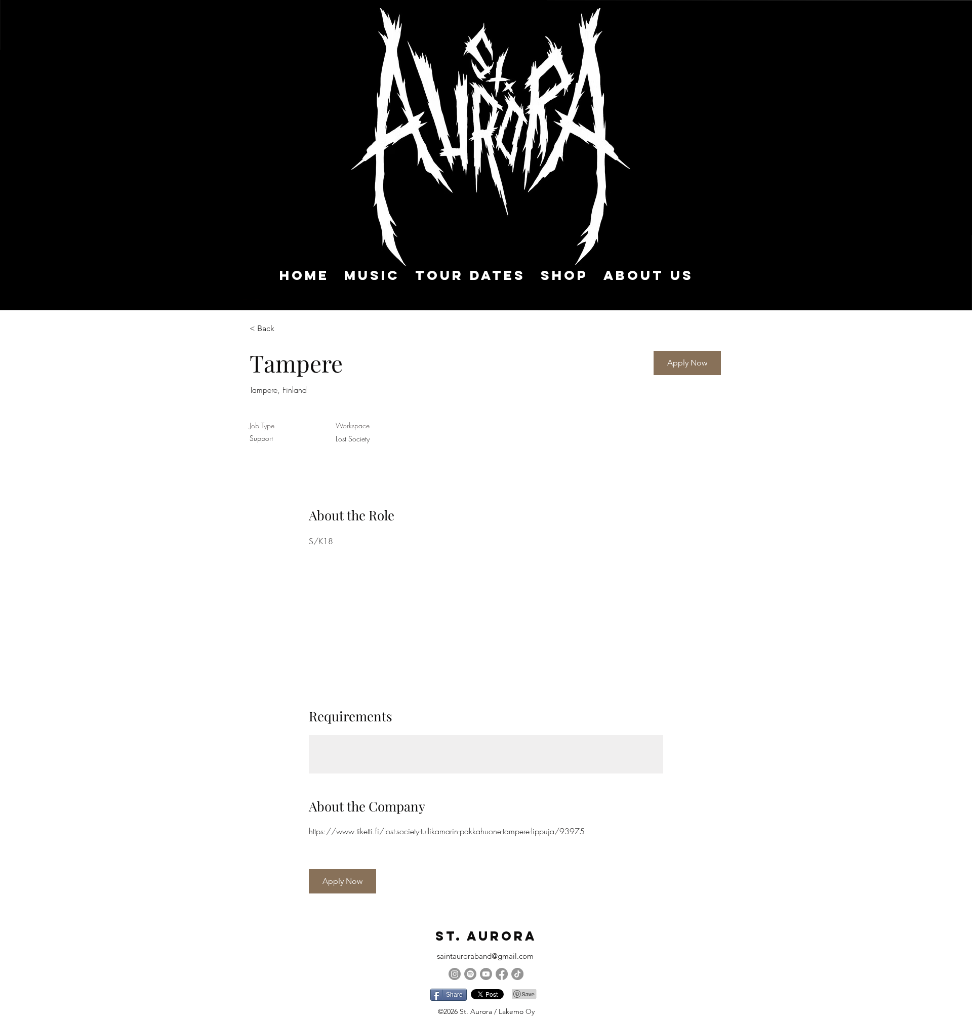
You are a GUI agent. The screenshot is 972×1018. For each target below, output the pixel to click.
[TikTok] (517, 974)
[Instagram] (455, 974)
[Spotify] (470, 974)
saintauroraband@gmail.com (485, 956)
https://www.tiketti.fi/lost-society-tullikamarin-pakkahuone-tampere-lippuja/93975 (447, 831)
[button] (687, 363)
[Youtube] (486, 974)
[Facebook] (502, 974)
